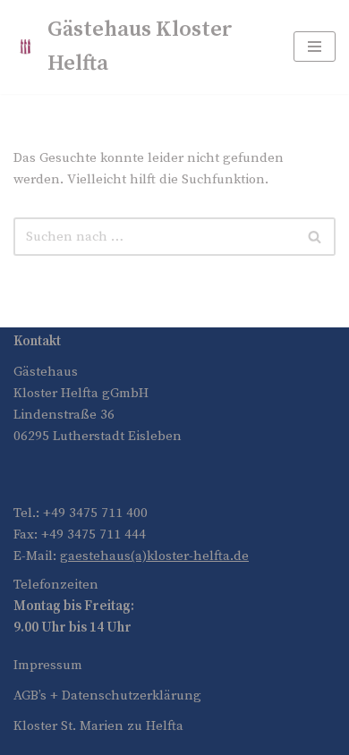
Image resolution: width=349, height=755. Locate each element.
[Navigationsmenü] (315, 46)
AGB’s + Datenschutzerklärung (107, 695)
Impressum (47, 665)
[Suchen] (315, 236)
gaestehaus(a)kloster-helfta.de (154, 555)
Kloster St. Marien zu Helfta (98, 725)
